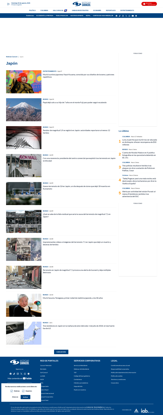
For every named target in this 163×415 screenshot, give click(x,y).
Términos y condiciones (118, 379)
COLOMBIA (44, 10)
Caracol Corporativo (46, 397)
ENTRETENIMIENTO (127, 10)
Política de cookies (116, 376)
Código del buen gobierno (82, 376)
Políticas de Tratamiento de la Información (71, 407)
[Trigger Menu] (8, 4)
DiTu (41, 383)
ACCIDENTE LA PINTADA (44, 15)
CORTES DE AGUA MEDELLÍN (103, 15)
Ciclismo (125, 175)
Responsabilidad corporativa (120, 369)
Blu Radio (43, 369)
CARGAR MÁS (61, 352)
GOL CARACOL (58, 10)
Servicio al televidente (80, 365)
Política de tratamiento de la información (123, 372)
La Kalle (42, 376)
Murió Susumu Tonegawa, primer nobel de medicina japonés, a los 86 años (73, 298)
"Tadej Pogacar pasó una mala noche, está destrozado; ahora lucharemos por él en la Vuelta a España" (139, 181)
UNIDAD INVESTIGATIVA (80, 10)
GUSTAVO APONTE (76, 15)
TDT (75, 372)
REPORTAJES (111, 10)
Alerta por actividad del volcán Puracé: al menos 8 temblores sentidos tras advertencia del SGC (138, 194)
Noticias (17, 391)
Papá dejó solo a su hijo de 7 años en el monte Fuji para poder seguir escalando (75, 102)
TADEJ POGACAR (62, 15)
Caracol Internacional (47, 393)
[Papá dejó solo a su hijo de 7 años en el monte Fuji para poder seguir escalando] (23, 109)
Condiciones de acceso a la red (120, 365)
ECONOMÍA (97, 10)
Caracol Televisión (46, 365)
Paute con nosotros (80, 390)
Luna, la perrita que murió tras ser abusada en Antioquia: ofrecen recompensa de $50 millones (139, 142)
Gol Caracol (44, 372)
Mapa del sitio (78, 386)
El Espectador (44, 386)
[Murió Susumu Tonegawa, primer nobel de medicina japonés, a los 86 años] (23, 305)
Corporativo (115, 383)
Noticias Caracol (11, 57)
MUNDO (45, 99)
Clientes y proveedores (81, 383)
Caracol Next (44, 400)
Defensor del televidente (81, 369)
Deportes (29, 391)
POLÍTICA (32, 10)
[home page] (81, 3)
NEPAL (88, 15)
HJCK (42, 379)
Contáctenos (78, 379)
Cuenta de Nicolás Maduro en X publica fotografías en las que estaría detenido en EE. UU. (139, 155)
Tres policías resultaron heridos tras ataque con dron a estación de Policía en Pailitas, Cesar (138, 168)
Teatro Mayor (44, 390)
